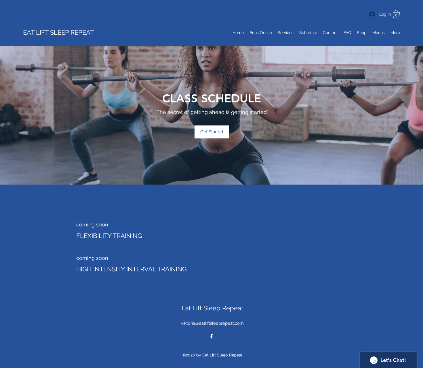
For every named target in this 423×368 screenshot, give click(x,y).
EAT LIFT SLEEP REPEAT (58, 32)
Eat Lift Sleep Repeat (212, 308)
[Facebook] (211, 336)
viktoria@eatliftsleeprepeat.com (212, 323)
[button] (396, 14)
